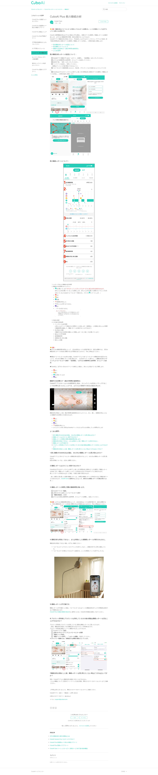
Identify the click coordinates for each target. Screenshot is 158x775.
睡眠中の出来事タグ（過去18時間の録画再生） (66, 48)
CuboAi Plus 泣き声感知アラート (39, 37)
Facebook (51, 708)
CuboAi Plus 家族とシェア (39, 32)
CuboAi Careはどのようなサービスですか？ (62, 739)
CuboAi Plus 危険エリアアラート (39, 70)
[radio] (74, 717)
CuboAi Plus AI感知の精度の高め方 (60, 612)
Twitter (53, 708)
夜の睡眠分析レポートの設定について (63, 44)
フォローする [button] (103, 21)
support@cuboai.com (61, 699)
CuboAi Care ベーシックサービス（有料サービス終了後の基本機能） (69, 748)
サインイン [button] (122, 3)
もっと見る (34, 75)
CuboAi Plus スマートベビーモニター (53, 9)
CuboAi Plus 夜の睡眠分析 (39, 53)
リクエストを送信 (112, 3)
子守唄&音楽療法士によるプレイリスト (39, 43)
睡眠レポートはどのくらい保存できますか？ (65, 437)
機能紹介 (67, 9)
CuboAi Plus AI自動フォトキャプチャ (39, 20)
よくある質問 (57, 50)
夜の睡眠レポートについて (60, 46)
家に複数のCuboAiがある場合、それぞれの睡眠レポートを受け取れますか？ (74, 435)
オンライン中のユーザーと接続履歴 (39, 58)
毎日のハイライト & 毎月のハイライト (39, 64)
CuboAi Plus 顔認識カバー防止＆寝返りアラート (39, 26)
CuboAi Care (64, 478)
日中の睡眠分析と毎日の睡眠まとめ (60, 736)
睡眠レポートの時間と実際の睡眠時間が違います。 (67, 439)
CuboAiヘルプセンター (36, 9)
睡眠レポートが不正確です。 (61, 443)
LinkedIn (56, 708)
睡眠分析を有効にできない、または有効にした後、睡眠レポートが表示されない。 (76, 441)
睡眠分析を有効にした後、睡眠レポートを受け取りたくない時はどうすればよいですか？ (78, 449)
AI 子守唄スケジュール (38, 48)
